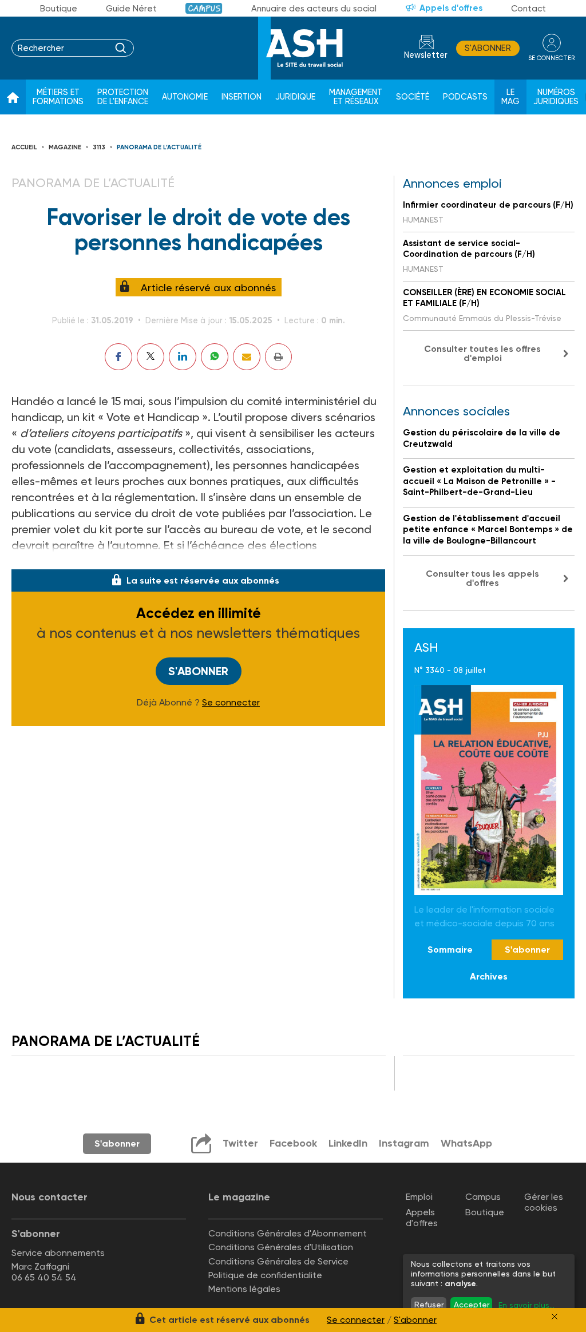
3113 (99, 147)
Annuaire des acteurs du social (314, 8)
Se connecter (231, 702)
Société (412, 97)
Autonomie (185, 97)
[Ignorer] (554, 1316)
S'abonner (488, 48)
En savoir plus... (526, 1305)
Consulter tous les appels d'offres (482, 578)
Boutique (58, 8)
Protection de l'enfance (122, 97)
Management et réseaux (355, 97)
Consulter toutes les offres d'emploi (482, 353)
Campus (204, 8)
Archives (489, 976)
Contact (528, 8)
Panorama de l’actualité (159, 147)
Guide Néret (131, 8)
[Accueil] (13, 97)
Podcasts (465, 97)
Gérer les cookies (543, 1202)
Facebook (293, 1143)
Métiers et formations (58, 97)
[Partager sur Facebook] (118, 356)
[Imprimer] (278, 356)
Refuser (429, 1304)
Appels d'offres (450, 8)
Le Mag (510, 97)
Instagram (404, 1143)
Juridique (295, 97)
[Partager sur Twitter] (150, 356)
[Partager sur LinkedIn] (182, 356)
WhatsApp (466, 1143)
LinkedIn (347, 1143)
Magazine (65, 147)
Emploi (419, 1196)
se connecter (551, 58)
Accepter (471, 1304)
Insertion (241, 97)
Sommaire (450, 949)
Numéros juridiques (556, 97)
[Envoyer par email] (246, 356)
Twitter (240, 1143)
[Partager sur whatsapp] (214, 356)
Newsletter (426, 55)
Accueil (24, 147)
